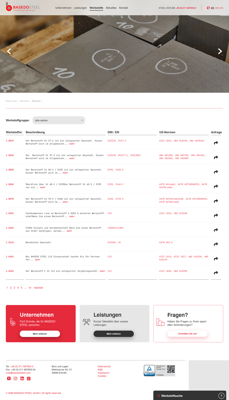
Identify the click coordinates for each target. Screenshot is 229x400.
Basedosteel (23, 6)
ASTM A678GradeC (169, 202)
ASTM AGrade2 (167, 184)
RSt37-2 (122, 155)
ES (221, 7)
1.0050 (10, 169)
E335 (110, 184)
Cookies (102, 375)
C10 (110, 213)
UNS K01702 (181, 155)
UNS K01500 (166, 155)
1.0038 (10, 155)
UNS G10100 (180, 213)
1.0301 (10, 213)
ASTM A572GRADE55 (188, 184)
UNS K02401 (197, 155)
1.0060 (10, 184)
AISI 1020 (165, 271)
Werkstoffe (96, 8)
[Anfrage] (216, 142)
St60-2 (120, 184)
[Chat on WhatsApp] (29, 380)
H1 (119, 242)
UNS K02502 (166, 158)
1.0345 (10, 242)
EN (217, 7)
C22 (110, 271)
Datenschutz (104, 366)
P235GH (112, 242)
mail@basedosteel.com (18, 372)
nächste (38, 287)
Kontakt (123, 8)
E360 (110, 198)
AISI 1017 (180, 256)
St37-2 (122, 140)
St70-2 (120, 198)
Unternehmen (63, 8)
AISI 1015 (165, 140)
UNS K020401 (197, 140)
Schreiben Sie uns (187, 333)
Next (220, 51)
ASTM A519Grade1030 (171, 198)
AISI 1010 (165, 213)
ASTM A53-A (166, 242)
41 (30, 287)
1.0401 (10, 256)
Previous (9, 51)
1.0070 (10, 198)
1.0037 (10, 140)
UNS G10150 (180, 140)
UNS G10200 (180, 271)
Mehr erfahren (40, 333)
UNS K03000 (181, 158)
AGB (100, 369)
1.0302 (10, 227)
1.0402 (10, 271)
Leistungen (80, 8)
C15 (110, 256)
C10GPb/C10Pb (116, 227)
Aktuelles (111, 8)
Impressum (103, 372)
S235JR (112, 140)
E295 (110, 169)
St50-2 (120, 169)
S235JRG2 (135, 155)
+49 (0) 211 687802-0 (186, 7)
